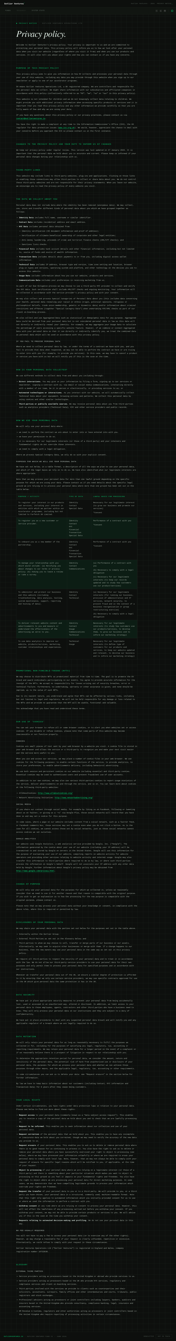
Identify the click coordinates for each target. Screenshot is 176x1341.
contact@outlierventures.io (30, 118)
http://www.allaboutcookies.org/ (55, 793)
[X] (157, 11)
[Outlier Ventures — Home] (14, 3)
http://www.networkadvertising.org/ (74, 798)
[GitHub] (165, 11)
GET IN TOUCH (164, 1336)
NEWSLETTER (149, 1336)
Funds (8, 11)
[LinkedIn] (161, 11)
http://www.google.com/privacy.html (35, 871)
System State (38, 11)
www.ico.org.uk (66, 128)
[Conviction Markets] (172, 10)
